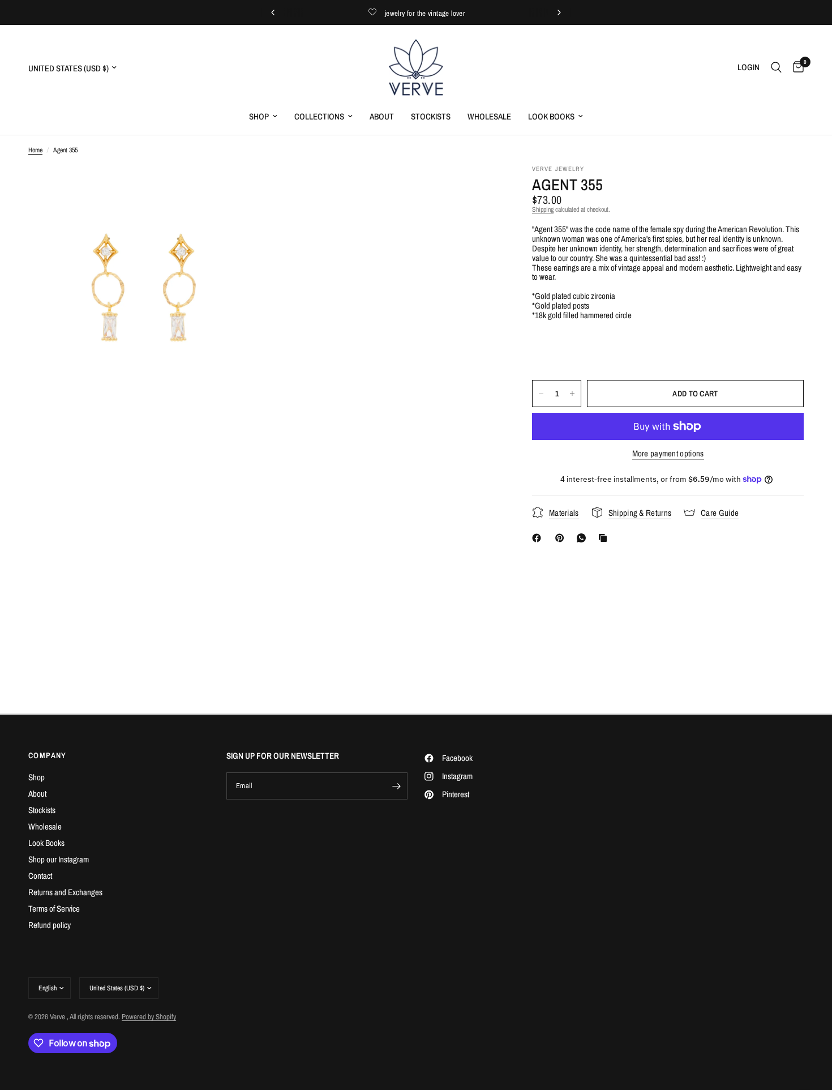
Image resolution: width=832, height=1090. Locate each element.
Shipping (543, 209)
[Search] (776, 67)
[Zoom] (239, 189)
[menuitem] (263, 116)
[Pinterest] (562, 538)
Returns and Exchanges (65, 892)
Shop (259, 116)
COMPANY (47, 755)
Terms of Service (54, 908)
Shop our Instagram (58, 859)
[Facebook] (539, 538)
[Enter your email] (396, 786)
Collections (319, 116)
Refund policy (49, 925)
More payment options (668, 453)
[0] (795, 67)
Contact (40, 876)
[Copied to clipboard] (605, 538)
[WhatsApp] (583, 538)
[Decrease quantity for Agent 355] (541, 394)
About (382, 116)
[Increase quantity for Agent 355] (572, 394)
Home (35, 150)
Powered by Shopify (149, 1016)
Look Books (551, 116)
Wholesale (489, 116)
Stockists (431, 116)
